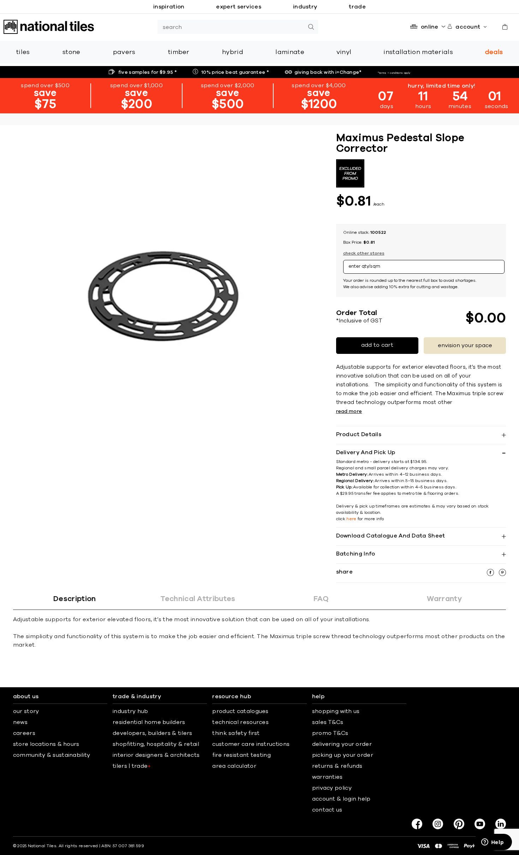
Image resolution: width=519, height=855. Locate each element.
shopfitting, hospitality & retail (156, 744)
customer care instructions (251, 744)
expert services (238, 7)
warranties (327, 777)
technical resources (240, 722)
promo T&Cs (330, 733)
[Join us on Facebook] (417, 824)
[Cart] (505, 27)
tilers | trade (132, 766)
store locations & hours (46, 744)
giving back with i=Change (328, 72)
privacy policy (332, 788)
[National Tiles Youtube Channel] (480, 824)
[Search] (311, 27)
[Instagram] (437, 824)
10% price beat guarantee (235, 72)
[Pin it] (502, 574)
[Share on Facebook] (491, 574)
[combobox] (230, 27)
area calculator (234, 766)
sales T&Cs (328, 722)
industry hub (130, 711)
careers (24, 733)
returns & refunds (337, 766)
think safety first (236, 733)
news (20, 722)
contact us (327, 810)
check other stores (363, 253)
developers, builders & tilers (152, 733)
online (430, 27)
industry (305, 7)
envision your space (465, 345)
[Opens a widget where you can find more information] (492, 842)
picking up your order (342, 755)
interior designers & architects (156, 755)
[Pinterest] (459, 824)
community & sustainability (51, 755)
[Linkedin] (500, 824)
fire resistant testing (241, 755)
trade (357, 7)
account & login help (341, 799)
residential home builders (149, 722)
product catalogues (240, 711)
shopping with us (336, 711)
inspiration (168, 7)
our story (26, 711)
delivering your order (342, 744)
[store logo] (49, 27)
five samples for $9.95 (147, 72)
